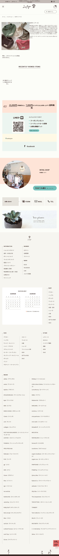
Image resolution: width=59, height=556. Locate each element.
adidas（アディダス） (9, 379)
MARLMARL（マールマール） (39, 405)
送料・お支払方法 (8, 253)
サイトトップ (7, 278)
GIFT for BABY (52, 319)
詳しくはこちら (34, 130)
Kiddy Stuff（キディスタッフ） (12, 507)
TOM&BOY (34, 507)
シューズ (51, 310)
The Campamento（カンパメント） (41, 496)
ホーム (3, 16)
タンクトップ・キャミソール (11, 355)
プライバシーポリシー (9, 265)
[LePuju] (29, 6)
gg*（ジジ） (7, 464)
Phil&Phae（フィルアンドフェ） (40, 470)
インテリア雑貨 (47, 343)
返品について (7, 262)
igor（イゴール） (8, 486)
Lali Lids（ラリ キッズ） (10, 523)
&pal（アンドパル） (9, 400)
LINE (25, 270)
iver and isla (7, 491)
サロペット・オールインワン (11, 364)
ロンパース (51, 304)
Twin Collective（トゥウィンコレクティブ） (43, 513)
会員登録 (26, 253)
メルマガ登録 (27, 274)
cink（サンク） (8, 422)
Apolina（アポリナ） (9, 389)
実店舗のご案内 (8, 268)
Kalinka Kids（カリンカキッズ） (12, 496)
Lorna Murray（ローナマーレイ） (40, 389)
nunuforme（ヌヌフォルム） (39, 448)
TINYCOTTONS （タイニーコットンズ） (42, 502)
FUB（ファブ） (8, 459)
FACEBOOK (27, 267)
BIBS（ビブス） (8, 405)
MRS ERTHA (35, 432)
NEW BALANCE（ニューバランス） (41, 438)
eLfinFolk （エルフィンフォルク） (12, 438)
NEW (50, 316)
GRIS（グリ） (7, 470)
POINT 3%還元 (44, 188)
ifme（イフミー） (8, 480)
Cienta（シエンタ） (9, 416)
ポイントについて (8, 256)
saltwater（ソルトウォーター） (40, 486)
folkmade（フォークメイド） (11, 454)
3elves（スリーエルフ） (38, 534)
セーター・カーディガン (10, 352)
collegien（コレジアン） (10, 427)
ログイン (26, 250)
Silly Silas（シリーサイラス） (39, 491)
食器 (44, 346)
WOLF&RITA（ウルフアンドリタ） (40, 523)
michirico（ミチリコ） (38, 411)
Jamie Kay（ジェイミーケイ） (12, 502)
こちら (49, 36)
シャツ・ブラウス (8, 346)
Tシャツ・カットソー (9, 343)
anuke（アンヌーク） (9, 384)
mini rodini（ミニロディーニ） (40, 422)
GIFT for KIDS (25, 355)
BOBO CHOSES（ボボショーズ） (12, 411)
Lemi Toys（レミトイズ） (10, 534)
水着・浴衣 (51, 307)
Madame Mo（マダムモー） (39, 400)
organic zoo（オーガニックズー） (40, 459)
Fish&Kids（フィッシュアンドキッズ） (14, 443)
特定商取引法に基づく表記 (11, 271)
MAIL (40, 201)
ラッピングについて (9, 259)
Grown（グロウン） (9, 475)
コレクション (10, 16)
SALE (50, 323)
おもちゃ (45, 340)
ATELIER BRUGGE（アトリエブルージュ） (15, 395)
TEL (52, 201)
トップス (51, 295)
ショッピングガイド (9, 250)
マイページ (27, 256)
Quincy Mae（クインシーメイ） (40, 475)
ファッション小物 (26, 349)
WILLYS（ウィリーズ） (37, 518)
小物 (50, 313)
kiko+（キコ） (7, 518)
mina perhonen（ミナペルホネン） (41, 416)
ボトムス (51, 298)
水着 (23, 343)
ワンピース (51, 301)
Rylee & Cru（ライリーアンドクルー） (41, 480)
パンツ (5, 361)
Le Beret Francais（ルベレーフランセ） (14, 529)
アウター (51, 292)
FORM (27, 201)
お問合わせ (6, 275)
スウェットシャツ (8, 349)
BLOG (25, 264)
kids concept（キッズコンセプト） (13, 513)
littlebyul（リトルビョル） (39, 379)
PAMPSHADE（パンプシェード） (40, 464)
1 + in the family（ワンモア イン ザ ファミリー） (44, 529)
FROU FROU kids (8, 448)
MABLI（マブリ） (36, 395)
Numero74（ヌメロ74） (38, 443)
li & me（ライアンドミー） (11, 539)
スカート (24, 337)
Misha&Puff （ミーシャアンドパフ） (41, 427)
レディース (46, 337)
